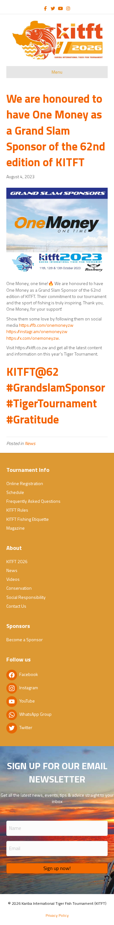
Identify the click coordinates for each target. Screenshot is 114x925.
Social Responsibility (26, 597)
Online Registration (24, 483)
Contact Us (16, 606)
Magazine (15, 528)
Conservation (19, 588)
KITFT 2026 (17, 561)
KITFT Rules (17, 510)
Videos (13, 579)
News (30, 443)
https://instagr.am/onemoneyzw (36, 331)
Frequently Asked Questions (33, 501)
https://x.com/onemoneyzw (32, 338)
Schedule (15, 492)
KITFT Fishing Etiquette (27, 519)
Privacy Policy (57, 915)
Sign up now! (57, 868)
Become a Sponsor (24, 639)
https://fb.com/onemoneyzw (46, 325)
